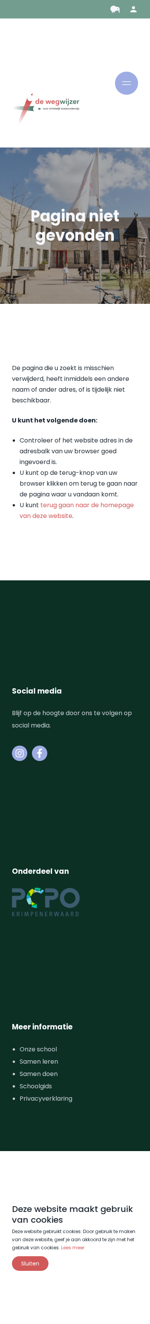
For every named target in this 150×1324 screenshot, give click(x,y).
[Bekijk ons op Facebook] (39, 753)
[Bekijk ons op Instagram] (19, 753)
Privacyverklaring (46, 1098)
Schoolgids (36, 1086)
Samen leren (39, 1061)
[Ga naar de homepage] (45, 109)
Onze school (38, 1049)
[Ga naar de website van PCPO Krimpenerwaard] (46, 902)
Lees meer (72, 1247)
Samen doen (39, 1073)
